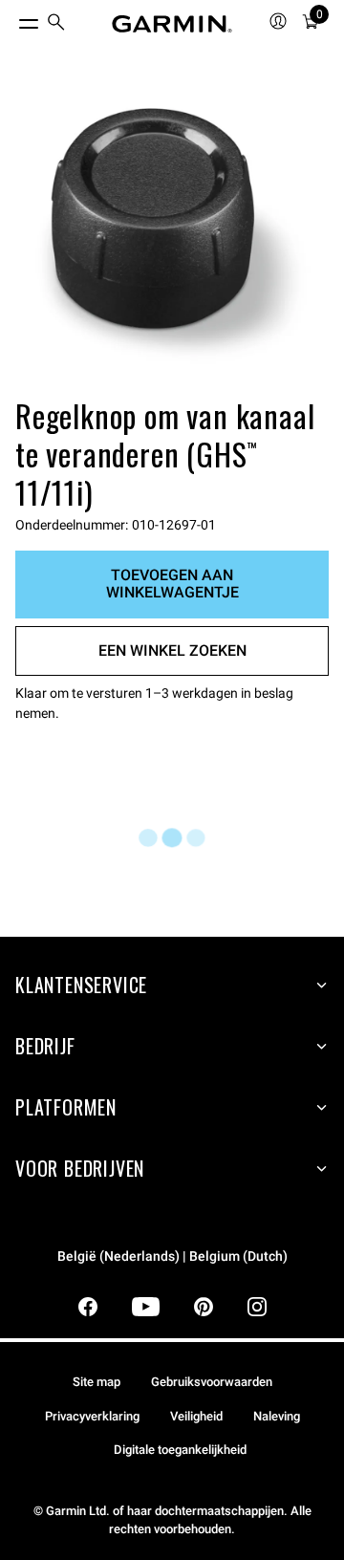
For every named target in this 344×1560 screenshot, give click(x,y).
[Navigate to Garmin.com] (172, 24)
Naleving (276, 1416)
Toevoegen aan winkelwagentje (172, 583)
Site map (96, 1382)
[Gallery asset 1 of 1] (172, 235)
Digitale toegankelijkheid (180, 1449)
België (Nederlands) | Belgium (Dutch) (172, 1256)
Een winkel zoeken (172, 650)
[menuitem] (56, 24)
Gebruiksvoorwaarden (211, 1382)
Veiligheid (196, 1416)
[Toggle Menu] (11, 19)
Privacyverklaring (92, 1416)
